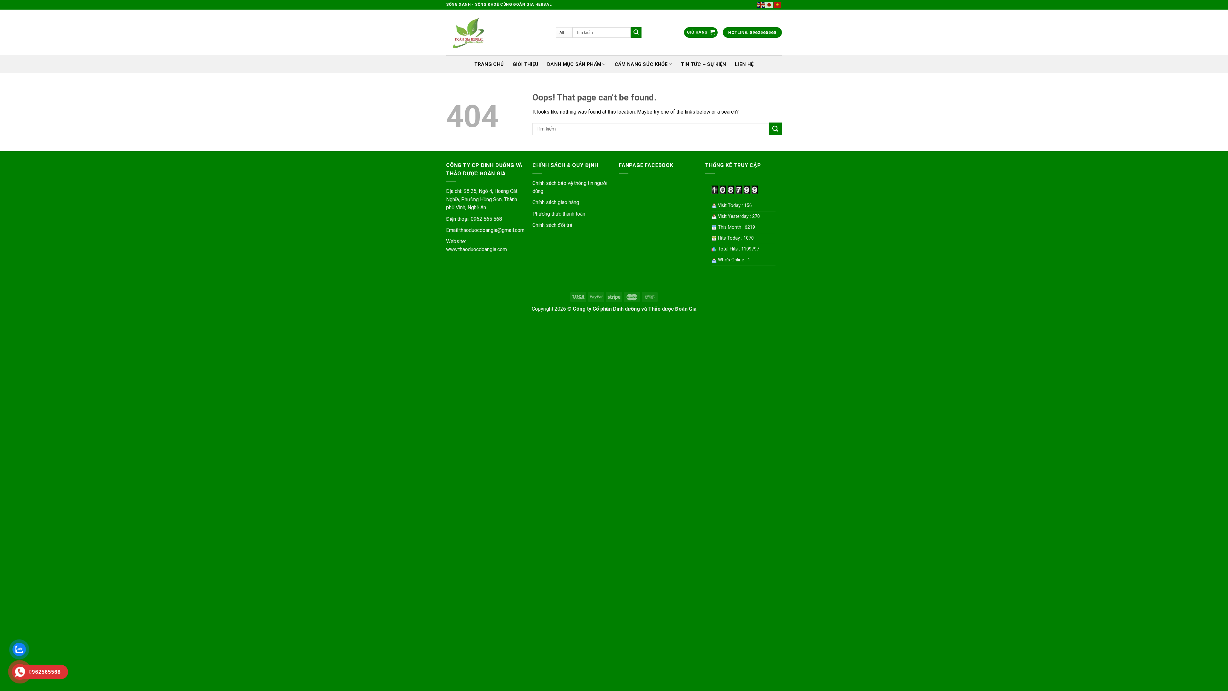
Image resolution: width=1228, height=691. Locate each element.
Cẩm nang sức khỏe (641, 64)
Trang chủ (489, 64)
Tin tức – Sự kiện (703, 64)
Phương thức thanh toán (558, 214)
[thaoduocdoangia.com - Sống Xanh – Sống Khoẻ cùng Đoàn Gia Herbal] (496, 32)
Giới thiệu (525, 64)
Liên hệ (744, 64)
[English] (761, 4)
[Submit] (775, 129)
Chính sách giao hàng (555, 202)
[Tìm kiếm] (636, 32)
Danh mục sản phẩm (574, 64)
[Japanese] (769, 4)
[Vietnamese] (778, 4)
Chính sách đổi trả (552, 225)
